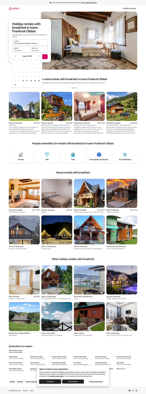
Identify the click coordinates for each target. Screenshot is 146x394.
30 (39, 81)
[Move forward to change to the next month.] (38, 56)
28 (31, 81)
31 (15, 85)
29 (35, 81)
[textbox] (21, 50)
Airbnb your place (129, 8)
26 (23, 81)
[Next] (76, 87)
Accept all (50, 381)
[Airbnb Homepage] (14, 8)
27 (27, 81)
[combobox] (30, 43)
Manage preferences (96, 381)
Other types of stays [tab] (15, 350)
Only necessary (73, 381)
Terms (32, 390)
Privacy (25, 390)
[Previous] (69, 87)
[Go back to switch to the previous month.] (15, 56)
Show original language (89, 3)
